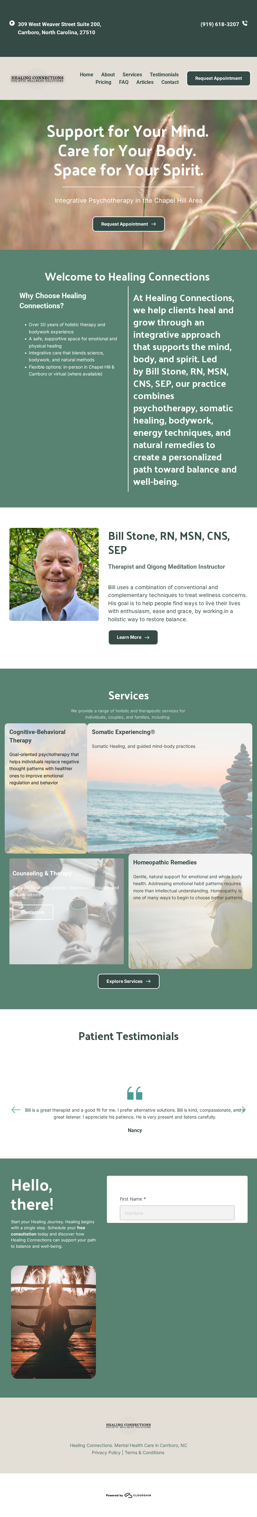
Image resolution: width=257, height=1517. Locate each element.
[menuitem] (86, 75)
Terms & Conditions (144, 1452)
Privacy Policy (106, 1452)
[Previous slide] (16, 1110)
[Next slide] (241, 1110)
